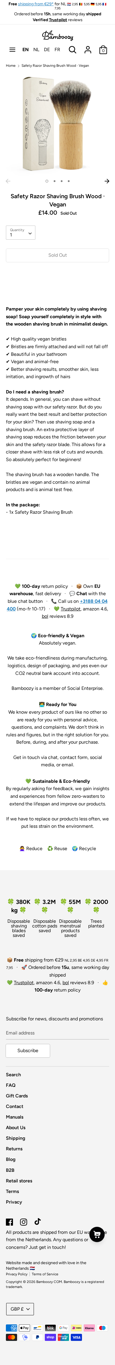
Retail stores (19, 1181)
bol (45, 616)
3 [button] (62, 181)
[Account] (88, 47)
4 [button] (69, 181)
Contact (14, 1106)
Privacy (14, 1202)
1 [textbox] (11, 235)
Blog (11, 1159)
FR (57, 49)
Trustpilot (58, 19)
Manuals (14, 1117)
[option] (57, 124)
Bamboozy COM (49, 1282)
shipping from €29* (36, 3)
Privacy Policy (16, 1274)
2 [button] (54, 181)
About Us (15, 1127)
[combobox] (20, 233)
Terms (12, 1191)
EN (25, 49)
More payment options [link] (57, 287)
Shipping (15, 1138)
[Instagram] (23, 1221)
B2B (10, 1170)
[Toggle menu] (12, 49)
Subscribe (27, 1050)
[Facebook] (9, 1221)
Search (13, 1074)
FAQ (11, 1085)
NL (36, 49)
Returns (14, 1149)
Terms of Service (45, 1274)
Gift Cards (17, 1096)
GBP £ (17, 1309)
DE (47, 49)
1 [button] (46, 181)
